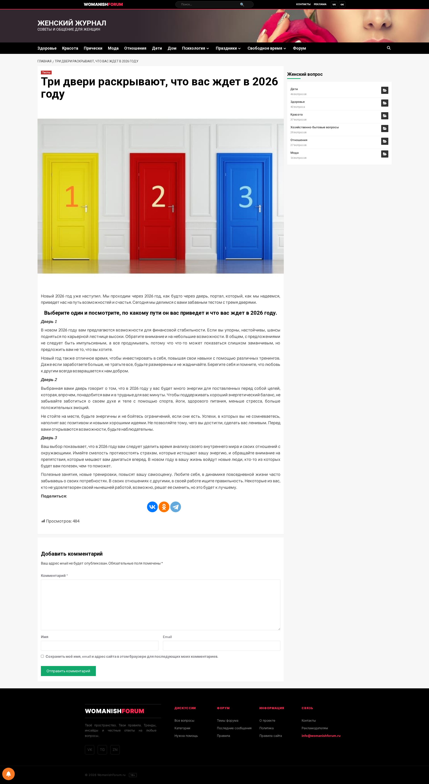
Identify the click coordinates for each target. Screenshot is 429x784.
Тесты (46, 72)
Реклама (320, 4)
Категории (182, 728)
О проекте (267, 720)
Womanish (103, 4)
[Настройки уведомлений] (8, 774)
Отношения (135, 48)
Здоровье (47, 48)
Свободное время (265, 48)
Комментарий (54, 575)
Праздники (226, 48)
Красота (70, 48)
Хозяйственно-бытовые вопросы (314, 127)
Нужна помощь (186, 736)
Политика (266, 728)
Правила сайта (270, 736)
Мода (113, 48)
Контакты (303, 4)
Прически (93, 48)
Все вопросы (184, 720)
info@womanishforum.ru (321, 736)
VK (334, 4)
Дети (157, 48)
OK (342, 4)
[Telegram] (175, 507)
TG (102, 749)
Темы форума (227, 720)
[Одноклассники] (164, 507)
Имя (44, 636)
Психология (193, 48)
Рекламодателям (315, 728)
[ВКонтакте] (152, 507)
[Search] (389, 48)
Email (167, 636)
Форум (299, 48)
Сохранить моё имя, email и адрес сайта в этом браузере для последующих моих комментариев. (132, 656)
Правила (223, 736)
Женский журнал (72, 23)
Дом (172, 48)
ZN (115, 749)
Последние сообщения (234, 728)
